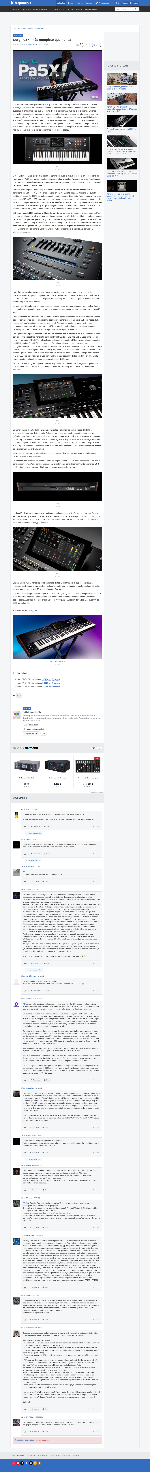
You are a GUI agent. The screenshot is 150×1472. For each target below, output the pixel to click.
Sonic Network (31, 1455)
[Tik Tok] (22, 1463)
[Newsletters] (39, 1463)
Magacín (79, 9)
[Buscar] (135, 9)
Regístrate (134, 3)
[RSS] (35, 1463)
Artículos (61, 3)
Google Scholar (33, 724)
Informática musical (40, 9)
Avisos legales (66, 1455)
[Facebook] (26, 1463)
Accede (125, 3)
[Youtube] (18, 1463)
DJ (50, 9)
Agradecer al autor (32, 734)
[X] (31, 1463)
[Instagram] (13, 1463)
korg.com (33, 610)
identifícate (28, 1440)
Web (25, 724)
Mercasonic (104, 3)
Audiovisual (70, 9)
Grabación (15, 9)
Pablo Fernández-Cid (30, 45)
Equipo (89, 3)
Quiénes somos (55, 1455)
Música (79, 3)
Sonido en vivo (58, 9)
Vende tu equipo (43, 1455)
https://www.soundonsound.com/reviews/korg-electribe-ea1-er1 (47, 1213)
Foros (70, 3)
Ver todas (96, 748)
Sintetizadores (26, 9)
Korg (19, 695)
